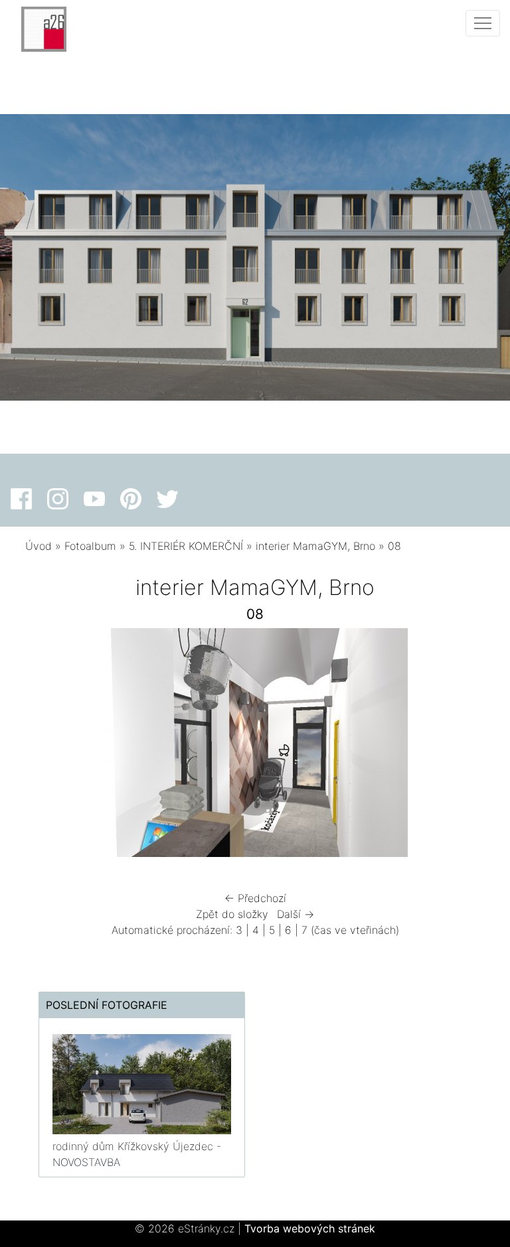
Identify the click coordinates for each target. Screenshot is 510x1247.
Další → (295, 914)
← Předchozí (255, 898)
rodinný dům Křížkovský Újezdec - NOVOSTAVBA (136, 1154)
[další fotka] (463, 746)
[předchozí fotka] (47, 746)
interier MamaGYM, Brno (315, 546)
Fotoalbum (90, 546)
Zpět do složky (232, 914)
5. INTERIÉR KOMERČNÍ (186, 546)
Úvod (38, 546)
